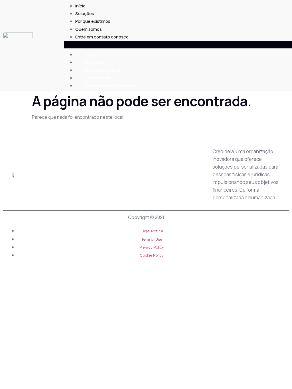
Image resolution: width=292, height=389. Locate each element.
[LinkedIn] (166, 175)
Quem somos (88, 29)
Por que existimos (92, 21)
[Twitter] (152, 175)
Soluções (84, 14)
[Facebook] (179, 175)
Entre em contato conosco (102, 37)
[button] (178, 44)
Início (80, 6)
